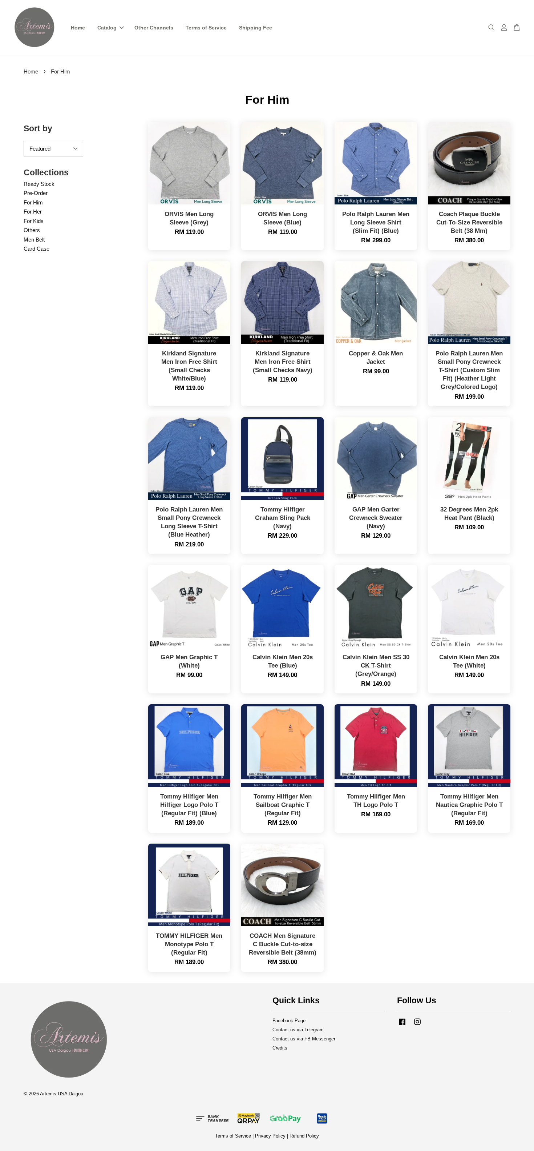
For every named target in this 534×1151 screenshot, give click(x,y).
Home (78, 28)
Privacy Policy (270, 1136)
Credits (279, 1048)
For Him (33, 202)
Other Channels (153, 28)
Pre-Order (36, 193)
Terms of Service (206, 28)
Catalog (107, 28)
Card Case (36, 249)
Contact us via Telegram (298, 1029)
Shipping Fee (255, 28)
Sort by (38, 128)
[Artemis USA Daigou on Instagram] (417, 1025)
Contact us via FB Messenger (303, 1039)
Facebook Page (289, 1020)
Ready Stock (39, 184)
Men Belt (34, 239)
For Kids (34, 221)
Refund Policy (304, 1136)
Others (32, 230)
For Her (33, 211)
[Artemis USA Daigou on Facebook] (402, 1025)
